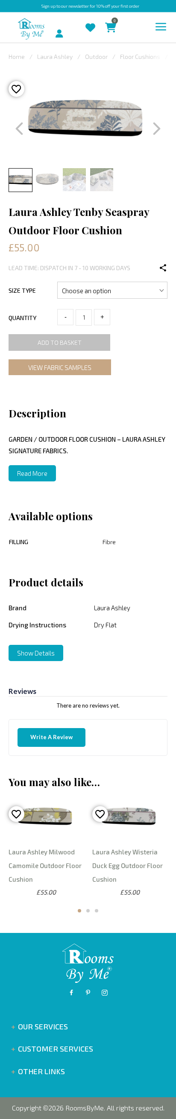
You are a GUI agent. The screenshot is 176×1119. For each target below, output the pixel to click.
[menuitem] (48, 28)
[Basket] (115, 21)
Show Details (36, 653)
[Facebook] (71, 992)
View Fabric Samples (59, 367)
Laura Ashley (55, 56)
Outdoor (96, 56)
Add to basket (60, 342)
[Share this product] (163, 268)
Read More (32, 473)
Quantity (22, 317)
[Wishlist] (95, 21)
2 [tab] (88, 910)
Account (67, 29)
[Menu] (161, 27)
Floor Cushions (140, 56)
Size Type (22, 290)
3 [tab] (96, 910)
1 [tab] (79, 910)
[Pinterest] (88, 992)
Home (17, 56)
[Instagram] (104, 992)
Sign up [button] (48, 6)
